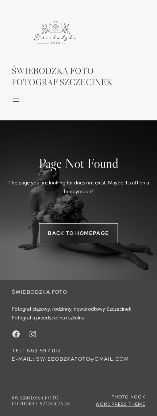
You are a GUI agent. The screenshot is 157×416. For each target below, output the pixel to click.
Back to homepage (78, 233)
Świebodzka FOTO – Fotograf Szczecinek (41, 400)
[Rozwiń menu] (16, 100)
